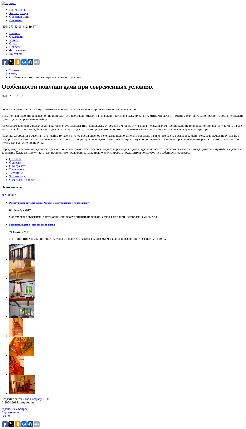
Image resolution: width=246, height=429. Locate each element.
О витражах (17, 166)
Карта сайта (17, 9)
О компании (17, 36)
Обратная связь (19, 16)
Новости (15, 47)
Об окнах (15, 159)
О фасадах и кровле (22, 179)
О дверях (15, 162)
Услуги (13, 40)
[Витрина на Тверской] (126, 252)
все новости (9, 194)
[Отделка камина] (126, 288)
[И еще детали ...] (126, 346)
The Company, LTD (36, 399)
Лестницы (16, 172)
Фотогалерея (17, 50)
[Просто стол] (126, 269)
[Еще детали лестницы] (126, 365)
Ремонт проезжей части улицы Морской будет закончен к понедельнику (49, 202)
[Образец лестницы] (126, 327)
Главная (14, 33)
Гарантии (15, 20)
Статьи (13, 43)
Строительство (11, 412)
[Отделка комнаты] (126, 308)
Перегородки (18, 169)
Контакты (15, 53)
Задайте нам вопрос (14, 409)
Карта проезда (18, 13)
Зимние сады (17, 176)
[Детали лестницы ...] (126, 384)
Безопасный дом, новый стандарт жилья (32, 224)
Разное (6, 415)
